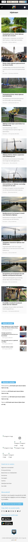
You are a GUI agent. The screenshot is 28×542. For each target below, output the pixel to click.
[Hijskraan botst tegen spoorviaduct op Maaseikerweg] (14, 114)
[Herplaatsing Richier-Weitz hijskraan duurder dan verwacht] (14, 25)
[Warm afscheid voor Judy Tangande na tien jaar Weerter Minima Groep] (23, 328)
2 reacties (5, 311)
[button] (2, 7)
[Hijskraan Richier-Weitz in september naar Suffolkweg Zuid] (14, 145)
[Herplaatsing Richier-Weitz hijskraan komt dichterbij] (14, 85)
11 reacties (5, 42)
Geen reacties (6, 163)
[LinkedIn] (13, 511)
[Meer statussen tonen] (26, 2)
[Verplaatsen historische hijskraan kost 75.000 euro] (14, 233)
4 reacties (5, 73)
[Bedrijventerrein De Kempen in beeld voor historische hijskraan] (14, 204)
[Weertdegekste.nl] (14, 7)
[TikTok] (20, 511)
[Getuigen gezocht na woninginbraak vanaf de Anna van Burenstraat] (23, 334)
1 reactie (5, 192)
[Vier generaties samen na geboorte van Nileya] (23, 342)
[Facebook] (2, 511)
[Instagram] (11, 511)
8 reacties (5, 133)
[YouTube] (6, 511)
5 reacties (5, 281)
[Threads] (15, 511)
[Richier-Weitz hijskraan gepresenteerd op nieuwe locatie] (14, 54)
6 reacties (5, 102)
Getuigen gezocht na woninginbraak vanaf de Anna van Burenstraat (9, 334)
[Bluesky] (18, 511)
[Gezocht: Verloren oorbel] (23, 348)
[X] (4, 511)
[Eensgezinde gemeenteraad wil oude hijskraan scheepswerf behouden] (14, 264)
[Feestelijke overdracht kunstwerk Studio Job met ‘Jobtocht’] (14, 294)
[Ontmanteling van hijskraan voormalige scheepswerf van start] (14, 175)
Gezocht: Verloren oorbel (7, 347)
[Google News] (9, 511)
